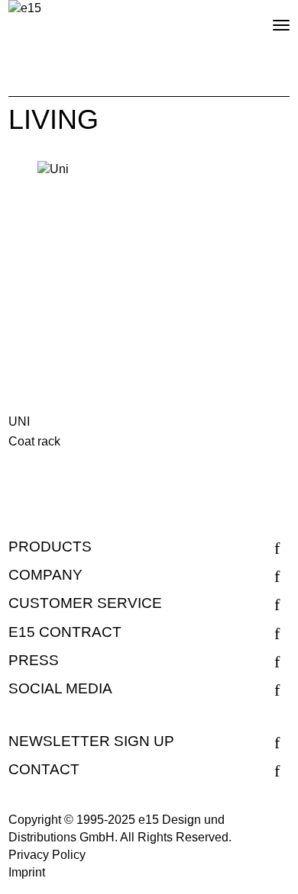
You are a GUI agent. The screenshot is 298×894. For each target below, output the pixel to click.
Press (33, 660)
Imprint (26, 872)
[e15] (24, 9)
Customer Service (85, 603)
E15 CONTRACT (64, 632)
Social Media (60, 688)
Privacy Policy (47, 854)
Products (50, 547)
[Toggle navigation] (268, 19)
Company (45, 575)
